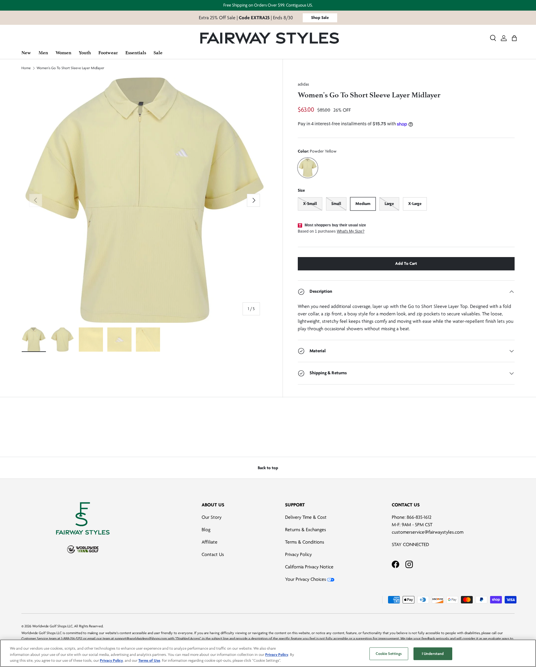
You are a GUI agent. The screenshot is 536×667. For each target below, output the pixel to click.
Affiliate (209, 542)
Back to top (268, 467)
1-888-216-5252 (71, 639)
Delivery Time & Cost (306, 517)
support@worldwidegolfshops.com (141, 639)
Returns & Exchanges (305, 529)
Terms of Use (149, 660)
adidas (303, 84)
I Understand (433, 653)
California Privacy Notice (309, 567)
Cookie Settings (389, 653)
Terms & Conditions (304, 542)
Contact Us (213, 554)
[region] (268, 653)
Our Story (211, 517)
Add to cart (406, 263)
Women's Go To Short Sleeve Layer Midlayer (70, 68)
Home (26, 68)
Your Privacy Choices (305, 579)
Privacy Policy (298, 554)
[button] (514, 38)
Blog (206, 529)
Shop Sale (320, 17)
